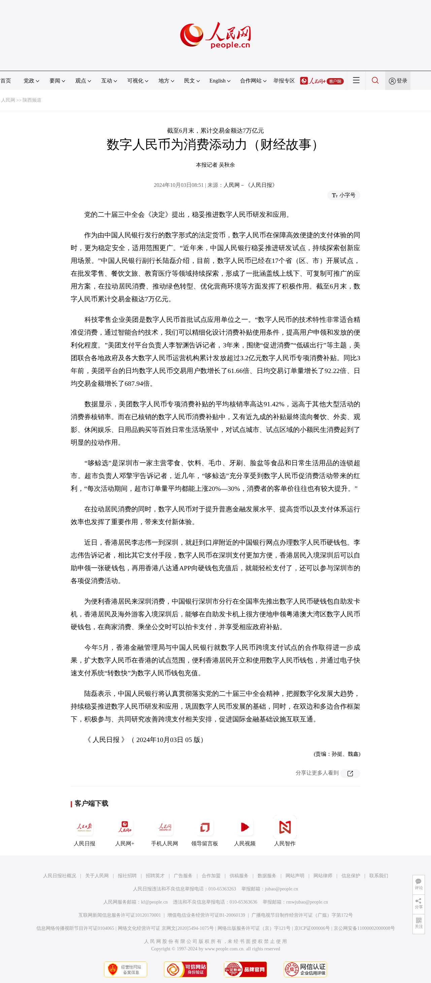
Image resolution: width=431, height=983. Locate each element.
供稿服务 (239, 875)
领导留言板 (204, 843)
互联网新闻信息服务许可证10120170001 (119, 915)
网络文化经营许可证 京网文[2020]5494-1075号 (166, 928)
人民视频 (245, 843)
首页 (5, 80)
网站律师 (322, 875)
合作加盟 (211, 875)
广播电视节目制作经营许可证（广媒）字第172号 (302, 915)
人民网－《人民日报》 (250, 185)
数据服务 (267, 875)
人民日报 (84, 843)
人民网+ (124, 843)
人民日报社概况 (59, 875)
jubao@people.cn (281, 888)
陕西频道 (32, 100)
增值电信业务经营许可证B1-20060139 (206, 915)
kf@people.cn (154, 902)
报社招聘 (127, 875)
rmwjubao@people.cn (307, 902)
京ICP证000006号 (312, 928)
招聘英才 (155, 875)
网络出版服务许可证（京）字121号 (254, 928)
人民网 (8, 100)
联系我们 (378, 875)
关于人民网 (97, 875)
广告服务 (183, 875)
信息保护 (350, 875)
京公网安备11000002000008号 (364, 928)
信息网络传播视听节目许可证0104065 (75, 928)
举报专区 (284, 80)
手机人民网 (164, 843)
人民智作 (285, 843)
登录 (402, 80)
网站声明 (295, 875)
